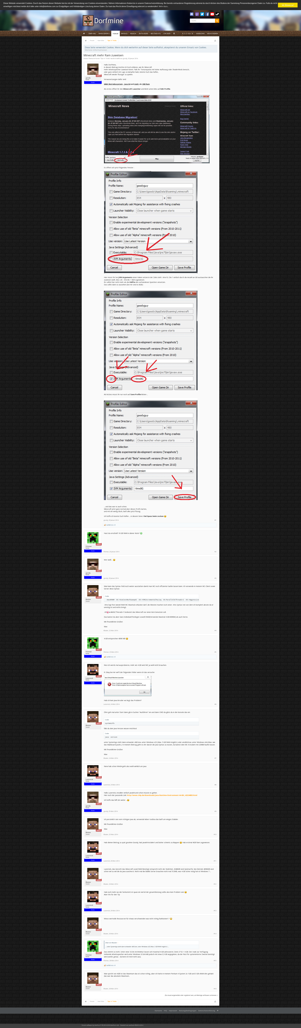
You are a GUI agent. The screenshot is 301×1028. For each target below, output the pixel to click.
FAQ (165, 1011)
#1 (215, 520)
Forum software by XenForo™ (100, 1025)
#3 (215, 578)
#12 (215, 884)
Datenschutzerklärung (206, 1011)
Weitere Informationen (96, 50)
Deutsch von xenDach (131, 1025)
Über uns (92, 33)
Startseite (158, 1011)
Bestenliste (156, 33)
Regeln (133, 33)
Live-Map (166, 33)
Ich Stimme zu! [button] (288, 5)
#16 (215, 989)
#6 (215, 704)
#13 (215, 911)
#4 (215, 630)
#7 (215, 758)
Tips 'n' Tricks (105, 58)
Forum (115, 34)
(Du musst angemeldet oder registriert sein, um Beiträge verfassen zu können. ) (191, 995)
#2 (215, 552)
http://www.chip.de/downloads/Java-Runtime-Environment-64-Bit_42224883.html (162, 795)
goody (125, 58)
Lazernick (89, 678)
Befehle (124, 33)
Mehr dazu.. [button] (163, 6)
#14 (215, 934)
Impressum (173, 1011)
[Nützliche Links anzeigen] (215, 40)
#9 (215, 811)
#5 (215, 652)
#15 (215, 960)
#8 (215, 785)
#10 (215, 834)
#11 (215, 861)
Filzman (89, 546)
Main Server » (104, 33)
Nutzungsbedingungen (187, 1011)
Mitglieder (143, 33)
